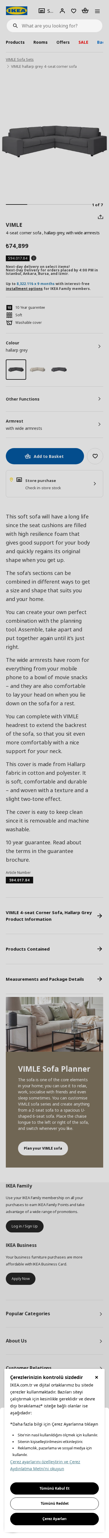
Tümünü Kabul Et (54, 1488)
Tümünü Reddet (55, 1503)
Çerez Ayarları (54, 1518)
